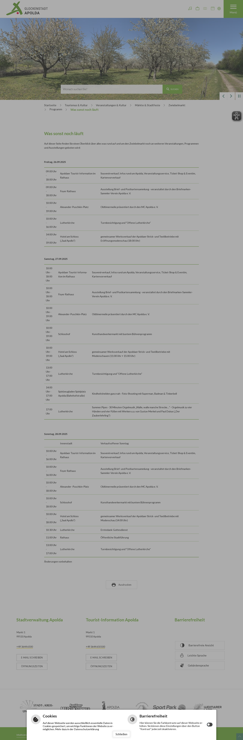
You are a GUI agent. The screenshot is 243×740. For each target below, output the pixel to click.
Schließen (121, 734)
